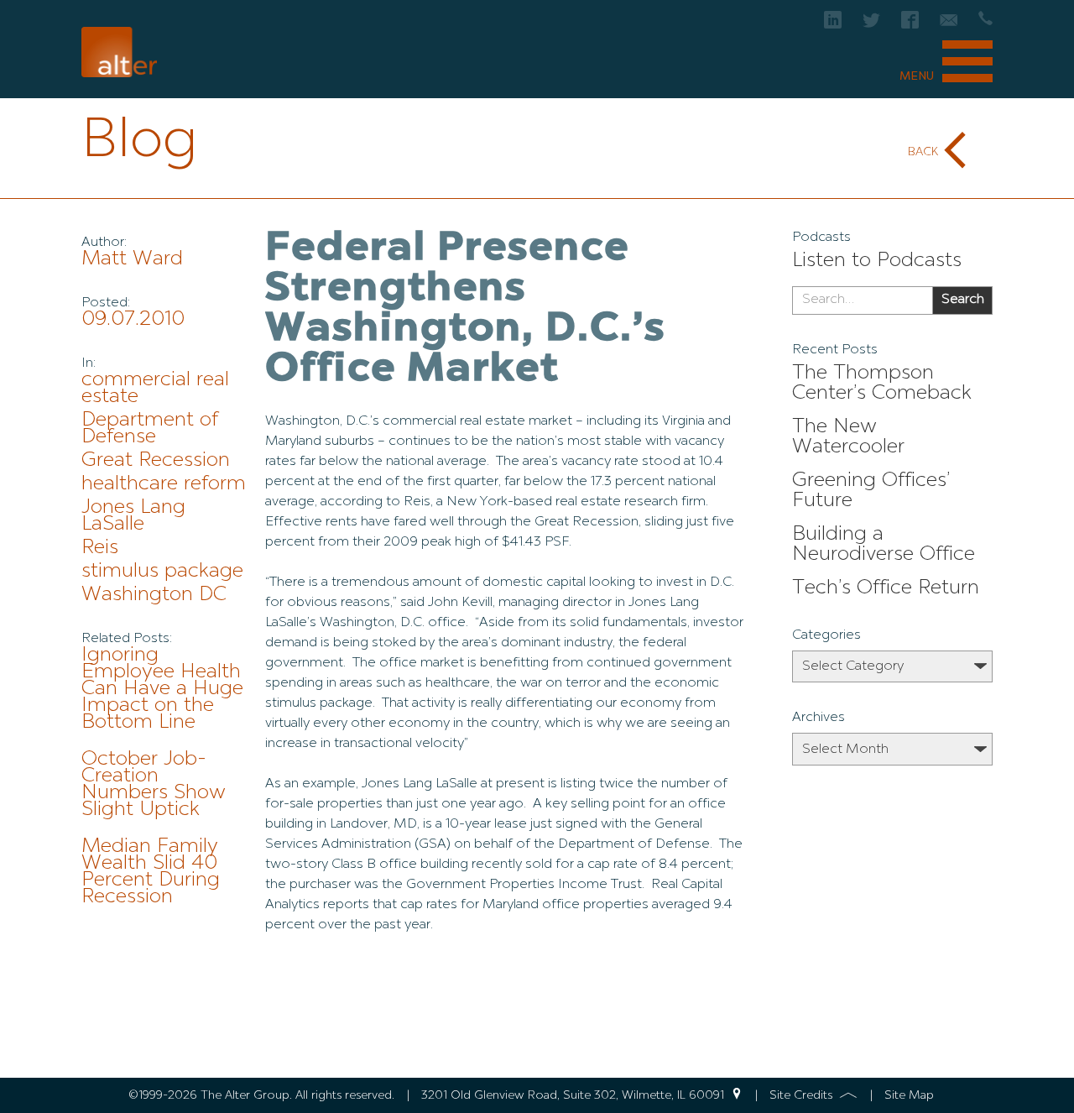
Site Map (909, 1095)
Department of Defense (149, 428)
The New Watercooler (848, 437)
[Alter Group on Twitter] (871, 25)
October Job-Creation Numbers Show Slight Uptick (153, 785)
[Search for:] (862, 300)
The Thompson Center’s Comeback (882, 383)
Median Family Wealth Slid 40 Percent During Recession (150, 872)
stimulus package (162, 572)
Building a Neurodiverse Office (883, 545)
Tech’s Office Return (885, 588)
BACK (923, 152)
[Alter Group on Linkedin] (833, 25)
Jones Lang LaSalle (133, 516)
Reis (99, 548)
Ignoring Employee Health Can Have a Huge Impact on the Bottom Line (162, 689)
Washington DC (154, 595)
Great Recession (155, 461)
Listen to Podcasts (877, 261)
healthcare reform (163, 484)
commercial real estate (155, 388)
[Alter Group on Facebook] (910, 25)
